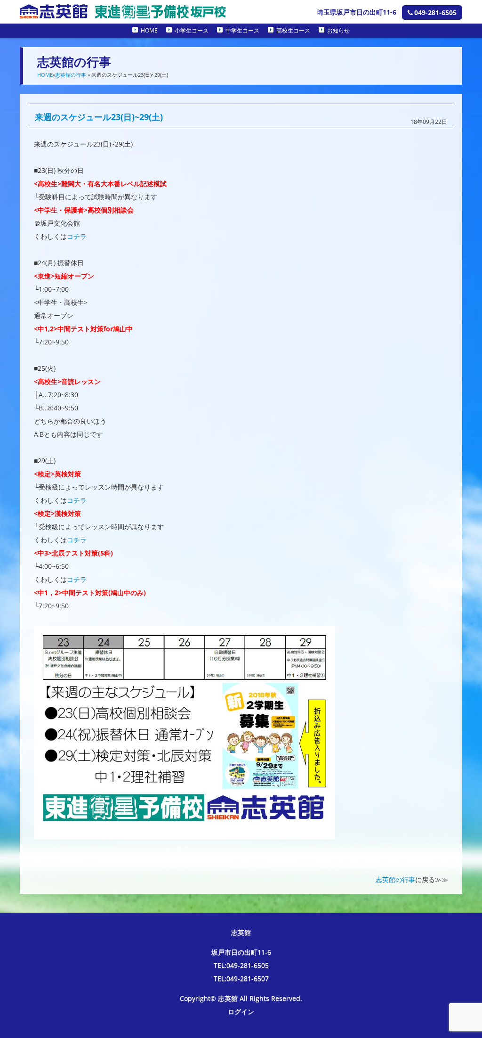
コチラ (77, 236)
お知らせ (338, 30)
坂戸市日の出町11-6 (241, 952)
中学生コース (242, 30)
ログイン (241, 1011)
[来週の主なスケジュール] (184, 832)
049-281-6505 (435, 12)
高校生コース (293, 30)
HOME (149, 30)
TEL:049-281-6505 (241, 965)
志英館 (241, 932)
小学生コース (192, 30)
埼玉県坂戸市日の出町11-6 (356, 12)
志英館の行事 (70, 74)
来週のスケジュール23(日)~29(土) (99, 117)
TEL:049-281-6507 (241, 978)
